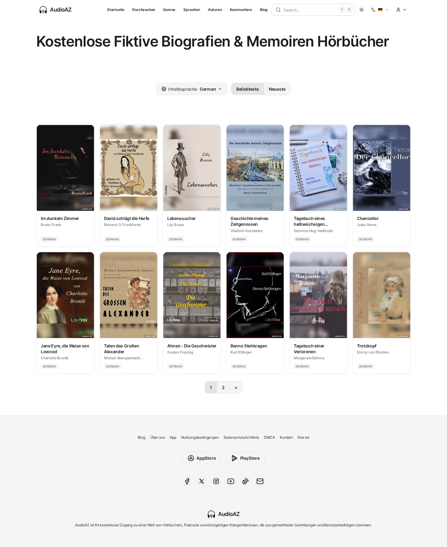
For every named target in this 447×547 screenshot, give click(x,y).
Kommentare (241, 9)
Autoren (215, 9)
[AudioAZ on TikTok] (245, 481)
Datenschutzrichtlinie (241, 437)
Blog (264, 9)
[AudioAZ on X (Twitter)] (201, 481)
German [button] (192, 89)
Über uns (157, 437)
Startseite (115, 9)
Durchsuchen (143, 9)
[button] (380, 10)
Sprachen (191, 9)
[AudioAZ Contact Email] (260, 481)
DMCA (269, 437)
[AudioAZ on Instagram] (216, 481)
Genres (169, 9)
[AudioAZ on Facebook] (187, 481)
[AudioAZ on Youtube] (231, 481)
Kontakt (286, 437)
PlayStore (250, 458)
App (173, 437)
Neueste (277, 89)
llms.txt (303, 437)
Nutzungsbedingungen (200, 437)
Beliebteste (247, 89)
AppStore (206, 458)
